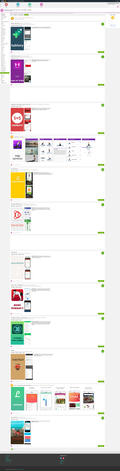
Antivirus (2, 27)
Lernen (2, 52)
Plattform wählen (112, 26)
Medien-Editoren (3, 55)
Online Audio (2, 57)
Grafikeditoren (3, 47)
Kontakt (61, 462)
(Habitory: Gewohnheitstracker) (25, 23)
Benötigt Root (3, 33)
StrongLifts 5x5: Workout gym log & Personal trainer (20, 104)
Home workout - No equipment (16, 284)
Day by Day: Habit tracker (16, 203)
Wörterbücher (3, 80)
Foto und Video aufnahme (4, 43)
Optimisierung (3, 60)
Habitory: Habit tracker (15, 23)
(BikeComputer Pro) (21, 417)
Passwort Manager (3, 62)
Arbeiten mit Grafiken (4, 16)
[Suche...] (118, 6)
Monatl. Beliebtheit (20, 14)
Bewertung (26, 14)
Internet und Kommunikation (5, 21)
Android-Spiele (7, 455)
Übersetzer (2, 75)
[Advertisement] (5, 100)
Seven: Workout (14, 252)
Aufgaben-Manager (3, 29)
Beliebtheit (15, 14)
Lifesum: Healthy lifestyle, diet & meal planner (34, 385)
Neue (11, 14)
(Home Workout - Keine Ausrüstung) (29, 284)
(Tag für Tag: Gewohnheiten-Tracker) (27, 203)
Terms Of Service (20, 469)
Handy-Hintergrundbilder (9, 460)
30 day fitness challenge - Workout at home (19, 317)
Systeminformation (3, 70)
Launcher (2, 51)
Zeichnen (2, 81)
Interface (2, 48)
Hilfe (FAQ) (61, 463)
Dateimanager (3, 38)
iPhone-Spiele (7, 456)
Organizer (2, 61)
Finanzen (2, 42)
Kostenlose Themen (8, 461)
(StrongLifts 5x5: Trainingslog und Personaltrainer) (39, 104)
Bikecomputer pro (14, 417)
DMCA (23, 469)
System (2, 24)
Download (2, 41)
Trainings (20, 25)
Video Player (2, 76)
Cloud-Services (3, 37)
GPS (1, 46)
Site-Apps (2, 66)
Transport (2, 74)
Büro (1, 20)
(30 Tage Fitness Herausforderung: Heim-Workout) (36, 317)
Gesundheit (17, 25)
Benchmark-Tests (3, 32)
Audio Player (2, 28)
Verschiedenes (3, 25)
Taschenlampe (3, 71)
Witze (1, 79)
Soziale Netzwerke (3, 67)
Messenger (2, 56)
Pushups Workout (14, 168)
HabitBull (12, 350)
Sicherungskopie (3, 65)
